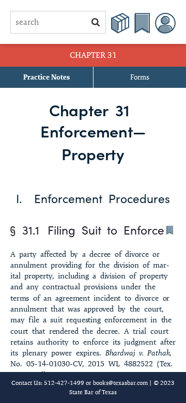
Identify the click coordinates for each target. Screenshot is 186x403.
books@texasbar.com (120, 382)
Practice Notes (46, 77)
